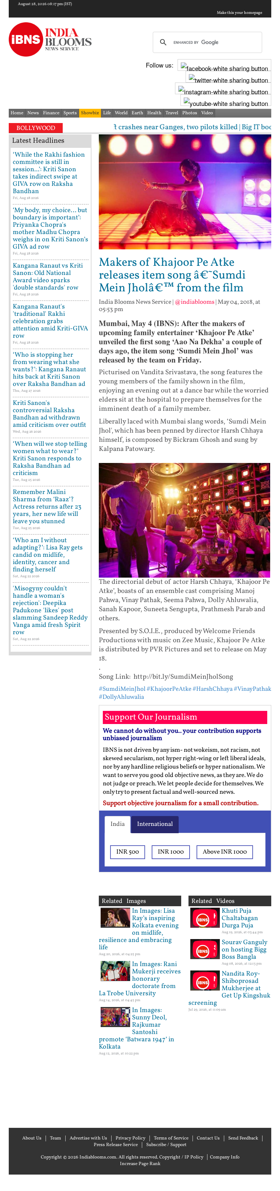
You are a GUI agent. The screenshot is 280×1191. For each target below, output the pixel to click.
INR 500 (127, 852)
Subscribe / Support (166, 1145)
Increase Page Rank (140, 1164)
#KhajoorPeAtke (169, 689)
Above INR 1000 (225, 852)
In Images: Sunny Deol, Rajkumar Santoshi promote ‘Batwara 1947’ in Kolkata (136, 1029)
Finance (51, 113)
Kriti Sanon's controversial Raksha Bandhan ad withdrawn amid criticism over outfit (49, 414)
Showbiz (90, 113)
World (121, 113)
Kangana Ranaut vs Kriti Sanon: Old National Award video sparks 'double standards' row (48, 276)
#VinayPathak (252, 689)
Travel (172, 113)
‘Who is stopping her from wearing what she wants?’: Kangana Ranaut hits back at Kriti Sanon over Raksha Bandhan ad (49, 370)
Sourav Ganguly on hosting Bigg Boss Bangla (244, 950)
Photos (189, 113)
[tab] (118, 824)
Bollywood (35, 128)
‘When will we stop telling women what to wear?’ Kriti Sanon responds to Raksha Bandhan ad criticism (50, 459)
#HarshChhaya (212, 689)
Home (17, 113)
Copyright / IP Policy (181, 1157)
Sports (70, 113)
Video (207, 113)
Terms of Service (171, 1138)
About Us (32, 1138)
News (33, 113)
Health (154, 113)
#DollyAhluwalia (121, 697)
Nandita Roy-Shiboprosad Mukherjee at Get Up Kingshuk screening (229, 988)
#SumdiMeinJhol (122, 689)
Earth (137, 113)
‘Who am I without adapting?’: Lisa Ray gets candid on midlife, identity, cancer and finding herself (48, 555)
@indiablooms (194, 302)
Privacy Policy (130, 1138)
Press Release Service (116, 1145)
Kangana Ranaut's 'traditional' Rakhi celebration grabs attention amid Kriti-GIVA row (50, 321)
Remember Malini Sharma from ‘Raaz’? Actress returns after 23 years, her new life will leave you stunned (47, 507)
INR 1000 (171, 852)
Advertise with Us (88, 1138)
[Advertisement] (50, 891)
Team (55, 1138)
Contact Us (208, 1138)
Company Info (225, 1157)
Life (107, 113)
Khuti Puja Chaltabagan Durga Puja (240, 918)
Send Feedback (243, 1138)
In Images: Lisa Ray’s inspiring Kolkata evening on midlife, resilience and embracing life (139, 929)
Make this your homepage (239, 13)
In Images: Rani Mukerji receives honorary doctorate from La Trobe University (140, 979)
